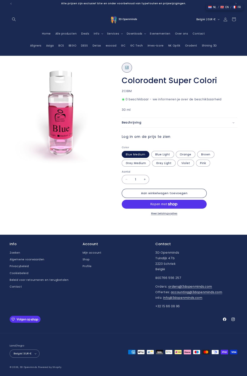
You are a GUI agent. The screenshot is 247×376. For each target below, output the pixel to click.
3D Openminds (28, 367)
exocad (111, 45)
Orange (185, 154)
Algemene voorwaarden (27, 259)
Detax (97, 45)
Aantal (126, 172)
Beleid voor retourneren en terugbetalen (39, 280)
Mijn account (92, 253)
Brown (205, 154)
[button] (14, 19)
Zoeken (15, 253)
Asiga (50, 45)
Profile (87, 266)
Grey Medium (136, 163)
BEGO (72, 45)
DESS (84, 45)
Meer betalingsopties (164, 213)
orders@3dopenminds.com (190, 286)
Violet (185, 163)
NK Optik (174, 45)
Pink (203, 163)
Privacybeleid (19, 266)
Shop (86, 259)
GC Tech (136, 45)
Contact (16, 287)
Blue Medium (135, 154)
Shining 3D (209, 45)
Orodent (191, 45)
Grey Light (164, 163)
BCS (61, 45)
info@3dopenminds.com (182, 298)
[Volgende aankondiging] (236, 3)
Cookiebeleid (19, 273)
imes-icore (156, 45)
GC (123, 45)
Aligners (35, 45)
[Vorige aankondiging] (11, 3)
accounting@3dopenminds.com (196, 292)
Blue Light (162, 154)
